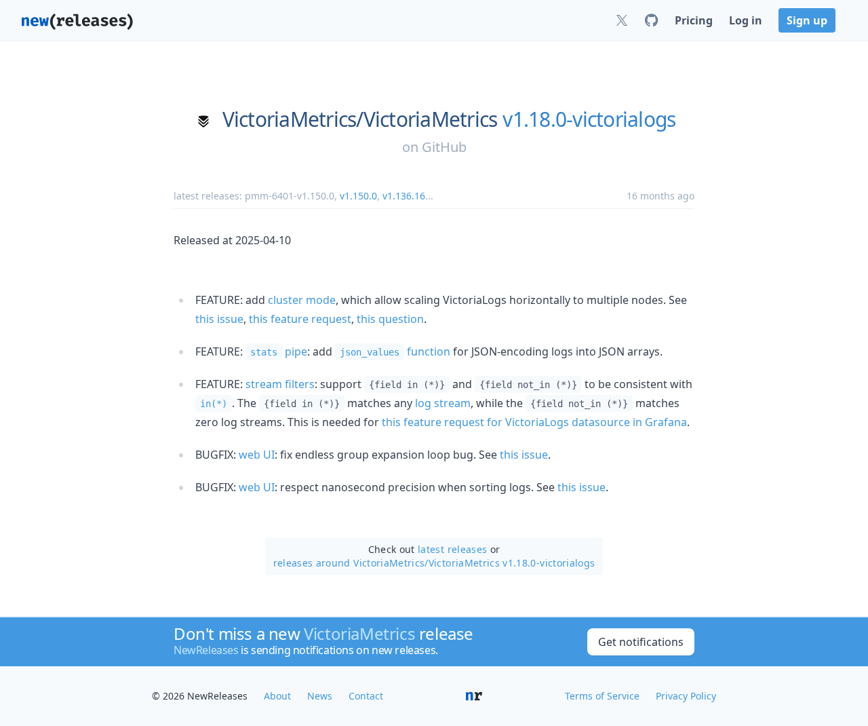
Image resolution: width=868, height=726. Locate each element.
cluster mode (302, 299)
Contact (366, 695)
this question (390, 318)
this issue (219, 318)
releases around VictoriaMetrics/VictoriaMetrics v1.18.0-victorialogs (434, 562)
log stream (443, 403)
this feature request (300, 318)
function (395, 351)
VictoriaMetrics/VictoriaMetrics (360, 119)
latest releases (452, 549)
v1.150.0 (358, 195)
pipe (278, 351)
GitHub (444, 147)
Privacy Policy (686, 695)
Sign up (807, 20)
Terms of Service (602, 695)
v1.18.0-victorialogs (588, 119)
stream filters (280, 384)
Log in (745, 20)
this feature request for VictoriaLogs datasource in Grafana (534, 422)
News (319, 695)
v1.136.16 (403, 195)
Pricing (694, 20)
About (277, 695)
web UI (257, 454)
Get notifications (641, 641)
